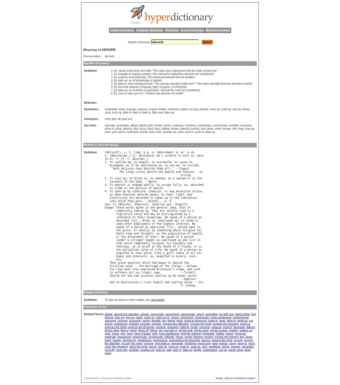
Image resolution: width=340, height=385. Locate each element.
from (223, 83)
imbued (134, 87)
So (163, 194)
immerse (173, 109)
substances (189, 197)
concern (122, 320)
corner (146, 320)
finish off (143, 330)
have (130, 333)
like (158, 253)
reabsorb (132, 132)
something (192, 90)
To (111, 162)
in (169, 74)
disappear (117, 165)
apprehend (172, 314)
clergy (176, 266)
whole (120, 233)
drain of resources (195, 320)
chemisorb (186, 317)
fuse (157, 128)
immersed (159, 77)
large (130, 171)
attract (134, 125)
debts (139, 90)
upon (192, 227)
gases (166, 87)
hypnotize (208, 333)
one (142, 70)
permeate (177, 343)
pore (108, 132)
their (141, 217)
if (132, 165)
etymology (154, 217)
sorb (158, 132)
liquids (147, 87)
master (117, 340)
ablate (109, 314)
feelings (122, 246)
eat (251, 320)
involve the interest (226, 337)
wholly (147, 74)
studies (189, 77)
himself (170, 77)
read (215, 343)
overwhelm (164, 162)
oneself (134, 77)
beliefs (157, 80)
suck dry (110, 350)
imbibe (162, 109)
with (148, 70)
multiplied (131, 249)
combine (190, 125)
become (135, 70)
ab (158, 155)
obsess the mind (222, 340)
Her (155, 74)
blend (143, 125)
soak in (184, 346)
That (113, 262)
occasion (146, 275)
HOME (219, 378)
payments (152, 90)
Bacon (152, 181)
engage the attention (176, 324)
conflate (234, 125)
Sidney (190, 285)
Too (112, 269)
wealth (169, 171)
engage (123, 74)
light (155, 87)
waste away (236, 350)
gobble (233, 330)
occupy (193, 109)
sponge (165, 83)
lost (192, 240)
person (192, 217)
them (160, 168)
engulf (153, 109)
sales (162, 70)
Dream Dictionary (192, 30)
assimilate (111, 109)
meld (218, 128)
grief (146, 246)
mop (241, 128)
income (207, 70)
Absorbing (118, 155)
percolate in (162, 343)
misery (181, 256)
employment (142, 223)
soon (139, 168)
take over (158, 112)
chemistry (181, 87)
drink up (242, 320)
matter (179, 93)
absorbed (179, 70)
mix (234, 128)
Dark (116, 168)
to (128, 70)
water (184, 83)
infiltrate (169, 337)
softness (120, 272)
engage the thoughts (226, 324)
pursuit (141, 188)
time (129, 233)
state (199, 70)
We (166, 217)
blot (150, 125)
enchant (145, 324)
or (130, 74)
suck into (121, 350)
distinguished (171, 214)
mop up (249, 128)
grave (122, 262)
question (133, 262)
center (158, 125)
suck (121, 93)
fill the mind (112, 330)
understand (210, 350)
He (150, 77)
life (158, 249)
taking (139, 210)
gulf (169, 253)
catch (139, 317)
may (152, 214)
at (153, 246)
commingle (204, 125)
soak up (215, 109)
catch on (149, 317)
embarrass (120, 324)
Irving (186, 175)
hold (155, 333)
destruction (130, 282)
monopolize (160, 340)
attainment (135, 236)
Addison (189, 279)
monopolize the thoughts (184, 340)
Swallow (159, 204)
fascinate (239, 327)
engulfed (122, 253)
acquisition (177, 233)
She (199, 83)
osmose (149, 343)
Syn (107, 204)
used (182, 210)
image (149, 240)
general (162, 207)
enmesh (161, 327)
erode (194, 327)
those (188, 282)
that (182, 207)
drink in (127, 128)
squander (247, 346)
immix (175, 128)
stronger (137, 240)
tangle (197, 350)
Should (114, 275)
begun (162, 262)
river (148, 282)
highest (168, 223)
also (130, 83)
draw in (109, 128)
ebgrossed (157, 227)
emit (107, 119)
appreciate (157, 314)
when (117, 194)
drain (179, 320)
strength (215, 83)
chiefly (172, 210)
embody (134, 324)
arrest (200, 314)
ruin (192, 256)
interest (163, 74)
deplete (156, 320)
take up (169, 112)
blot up (109, 317)
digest (171, 320)
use (172, 165)
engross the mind (116, 327)
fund (150, 128)
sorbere (170, 155)
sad (136, 275)
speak (174, 217)
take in (127, 112)
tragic (147, 272)
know (249, 337)
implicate (110, 337)
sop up (236, 109)
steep (245, 109)
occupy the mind (132, 343)
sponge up (169, 132)
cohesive (138, 191)
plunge (204, 109)
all (173, 93)
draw (122, 109)
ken (242, 337)
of (134, 80)
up (125, 80)
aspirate (110, 125)
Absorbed (164, 152)
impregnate (140, 337)
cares (144, 249)
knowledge (142, 80)
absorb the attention (126, 314)
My (174, 275)
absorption (157, 300)
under (122, 240)
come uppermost (220, 317)
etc (118, 259)
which (122, 201)
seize (251, 343)
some (119, 223)
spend (225, 346)
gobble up (245, 330)
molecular (183, 191)
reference (123, 217)
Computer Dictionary (149, 30)
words (248, 83)
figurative (124, 214)
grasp (115, 333)
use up (223, 350)
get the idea (201, 330)
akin (200, 155)
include (193, 165)
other (128, 223)
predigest (190, 343)
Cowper (184, 168)
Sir (201, 282)
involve (195, 128)
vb (192, 152)
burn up (119, 317)
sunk (197, 269)
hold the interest (191, 333)
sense (138, 214)
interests (139, 256)
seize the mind (138, 346)
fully (143, 77)
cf (122, 158)
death (167, 246)
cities (140, 171)
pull (114, 132)
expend (227, 327)
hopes (120, 256)
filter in (125, 330)
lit (134, 220)
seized (182, 227)
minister (237, 83)
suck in (189, 132)
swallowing (148, 165)
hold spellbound (169, 333)
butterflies (177, 74)
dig (164, 320)
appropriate (188, 314)
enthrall (184, 327)
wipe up (210, 132)
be (158, 214)
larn (203, 128)
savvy (232, 343)
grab (108, 333)
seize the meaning (116, 346)
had (154, 262)
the (193, 70)
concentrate (220, 125)
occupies (188, 230)
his (183, 77)
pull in (122, 132)
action (197, 191)
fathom (250, 327)
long (119, 269)
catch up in (163, 317)
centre (167, 125)
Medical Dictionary (218, 30)
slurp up (173, 346)
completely (207, 74)
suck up (117, 112)
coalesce (178, 125)
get (161, 330)
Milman (192, 266)
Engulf (181, 204)
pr (182, 152)
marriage (151, 266)
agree (140, 207)
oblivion (127, 168)
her (197, 74)
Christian (117, 266)
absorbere (146, 155)
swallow (120, 162)
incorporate (155, 337)
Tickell (189, 272)
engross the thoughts (141, 327)
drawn (146, 220)
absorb (165, 90)
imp (138, 152)
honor (154, 236)
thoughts (146, 233)
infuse (179, 337)
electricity (118, 197)
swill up (160, 350)
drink (118, 128)
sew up (162, 346)
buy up (130, 317)
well (191, 83)
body (139, 181)
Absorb (124, 204)
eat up (109, 324)
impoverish (124, 337)
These (120, 207)
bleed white (242, 314)
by (137, 165)
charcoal (129, 194)
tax (168, 70)
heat (169, 194)
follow (153, 330)
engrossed (147, 269)
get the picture (219, 330)
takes (180, 253)
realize (223, 343)
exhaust (216, 327)
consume (246, 125)
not (123, 275)
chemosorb (202, 317)
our (138, 272)
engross (137, 74)
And (189, 269)
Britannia (164, 269)
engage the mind (200, 324)
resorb (144, 132)
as (130, 80)
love (135, 269)
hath (127, 269)
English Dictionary (122, 30)
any (172, 191)
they (130, 201)
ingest (184, 109)
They (155, 210)
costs (178, 90)
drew (206, 83)
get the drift (185, 330)
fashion (188, 171)
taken (159, 197)
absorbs (189, 74)
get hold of (170, 330)
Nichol (153, 201)
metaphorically (143, 83)
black (151, 93)
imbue (230, 333)
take (121, 80)
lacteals (116, 181)
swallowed (165, 220)
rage (156, 272)
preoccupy (204, 343)
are (131, 197)
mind (129, 266)
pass (139, 201)
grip (123, 333)
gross (127, 230)
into (188, 70)
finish (133, 330)
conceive (110, 320)
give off (116, 119)
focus (142, 128)
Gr (111, 158)
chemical (154, 191)
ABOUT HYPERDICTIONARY (240, 378)
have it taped (142, 333)
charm (175, 317)
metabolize (144, 340)
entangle (172, 327)
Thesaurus (172, 30)
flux (136, 128)
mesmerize (129, 340)
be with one (226, 314)
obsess (205, 340)
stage (180, 269)
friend (186, 246)
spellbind (214, 346)
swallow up (147, 350)
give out (127, 119)
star (157, 93)
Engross (141, 204)
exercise (204, 327)
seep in (242, 343)
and (178, 171)
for (183, 90)
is (172, 70)
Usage (109, 207)
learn (210, 128)
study (118, 188)
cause (122, 70)
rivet (152, 132)
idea (173, 207)
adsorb (144, 314)
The (155, 70)
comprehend (241, 317)
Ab (108, 152)
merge (227, 128)
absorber (138, 158)
